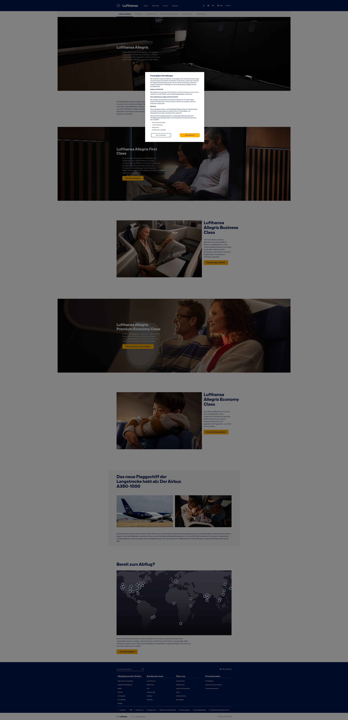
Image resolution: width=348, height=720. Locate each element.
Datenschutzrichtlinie (158, 122)
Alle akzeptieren (189, 135)
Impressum (155, 127)
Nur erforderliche (161, 135)
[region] (174, 107)
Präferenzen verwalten (159, 130)
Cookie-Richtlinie (157, 125)
